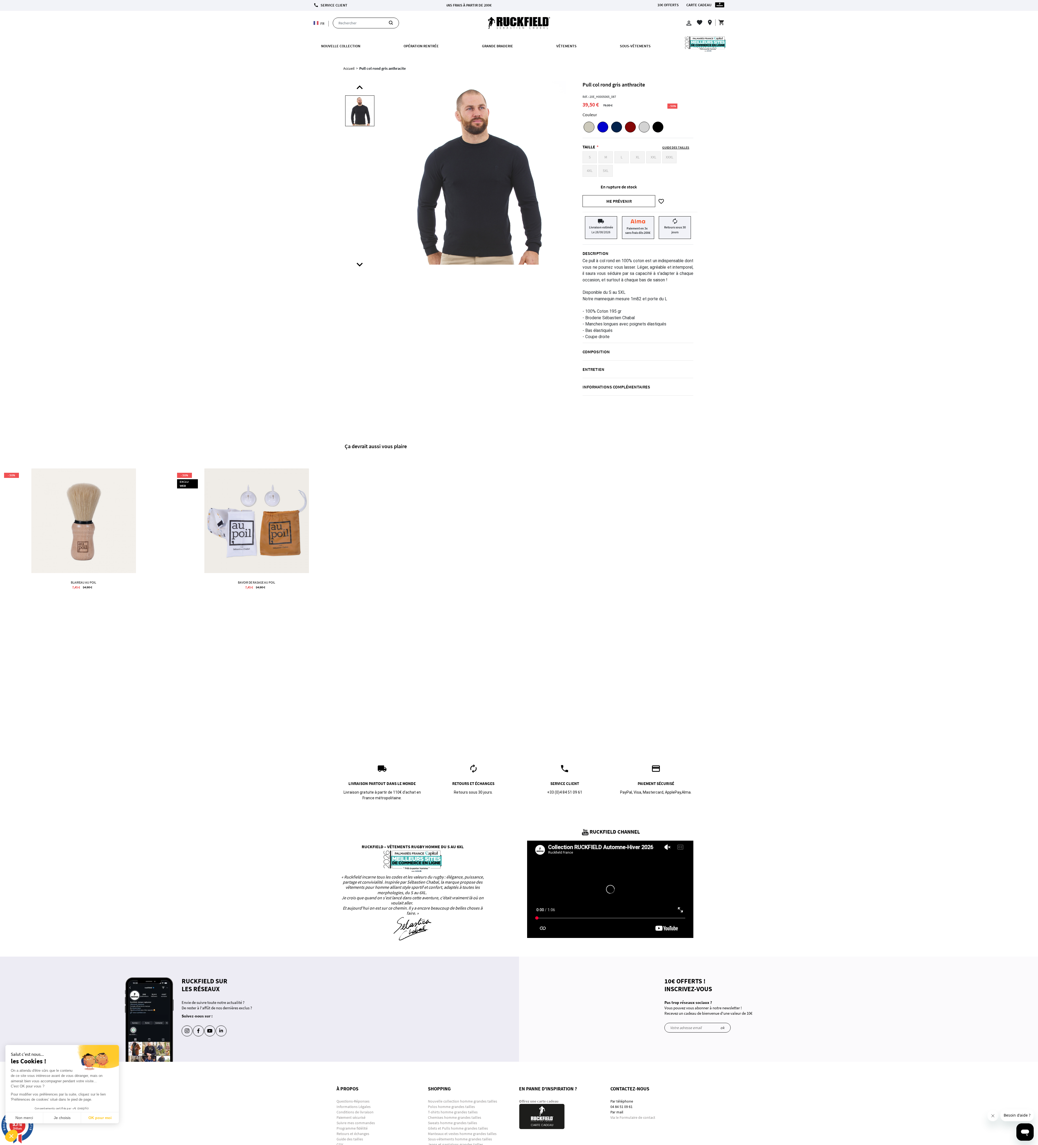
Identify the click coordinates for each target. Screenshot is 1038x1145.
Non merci (24, 1118)
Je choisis (62, 1118)
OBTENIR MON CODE (553, 118)
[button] (11, 1135)
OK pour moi (100, 1118)
